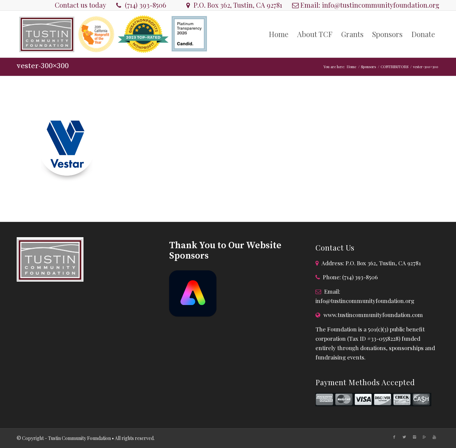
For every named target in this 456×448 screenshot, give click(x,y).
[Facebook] (394, 437)
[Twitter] (404, 437)
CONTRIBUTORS (394, 66)
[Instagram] (414, 437)
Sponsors (368, 66)
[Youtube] (434, 437)
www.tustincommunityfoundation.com (373, 314)
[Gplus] (424, 437)
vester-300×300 (43, 66)
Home (351, 66)
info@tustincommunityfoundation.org (380, 4)
